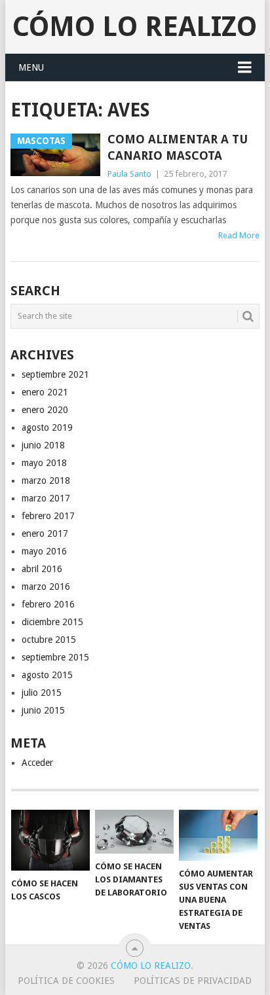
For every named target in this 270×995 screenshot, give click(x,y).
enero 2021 (45, 392)
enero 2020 (45, 410)
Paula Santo (129, 174)
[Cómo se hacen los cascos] (50, 840)
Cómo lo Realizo (134, 26)
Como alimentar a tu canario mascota (177, 147)
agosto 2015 (47, 675)
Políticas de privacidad (193, 980)
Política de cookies (66, 980)
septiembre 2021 (55, 374)
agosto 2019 (47, 427)
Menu (31, 67)
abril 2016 (42, 569)
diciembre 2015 (52, 622)
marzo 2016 (46, 586)
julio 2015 (42, 692)
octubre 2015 (49, 639)
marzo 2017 (46, 498)
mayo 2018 (44, 463)
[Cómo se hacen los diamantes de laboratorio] (134, 832)
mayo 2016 (44, 551)
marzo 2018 (46, 480)
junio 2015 (43, 710)
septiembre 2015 (55, 657)
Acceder (37, 762)
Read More (239, 235)
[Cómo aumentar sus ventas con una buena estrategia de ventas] (218, 835)
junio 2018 (43, 445)
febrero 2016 (48, 604)
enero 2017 (45, 533)
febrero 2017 (48, 516)
